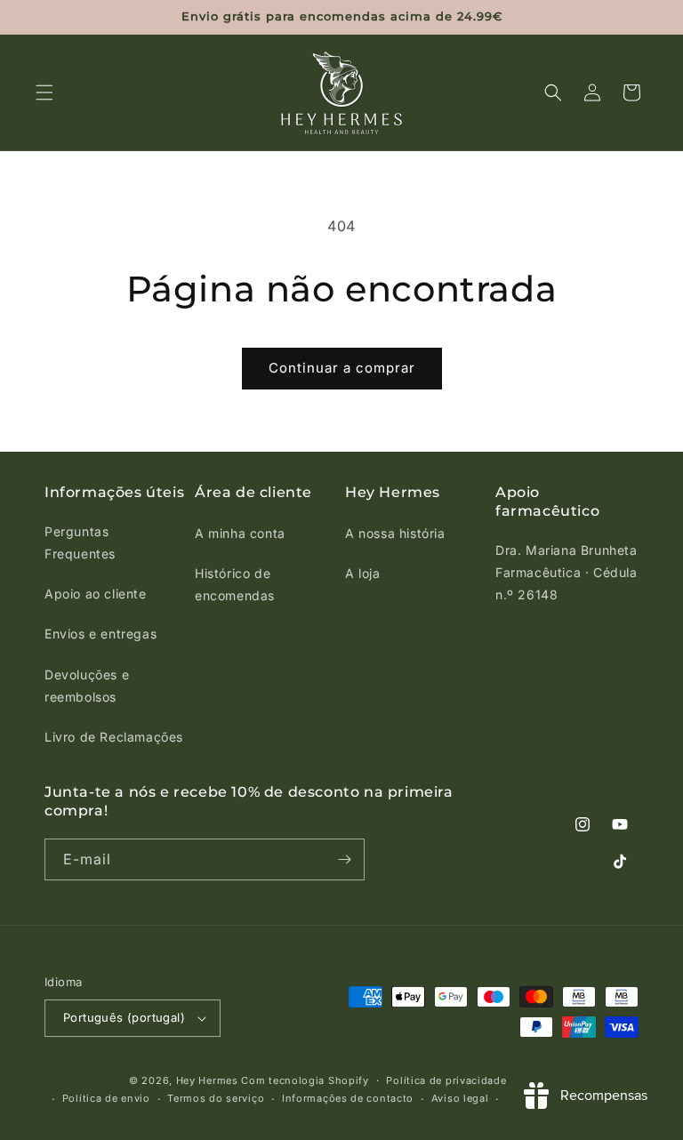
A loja (363, 573)
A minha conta (240, 533)
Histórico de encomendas (235, 584)
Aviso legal (460, 1098)
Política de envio (106, 1098)
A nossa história (395, 533)
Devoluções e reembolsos (86, 685)
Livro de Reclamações (113, 736)
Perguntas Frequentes (80, 542)
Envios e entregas (100, 633)
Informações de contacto (348, 1098)
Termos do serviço (215, 1098)
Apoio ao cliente (95, 593)
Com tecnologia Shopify (304, 1080)
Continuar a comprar (342, 367)
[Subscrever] (344, 859)
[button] (44, 92)
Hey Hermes (207, 1080)
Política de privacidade (446, 1080)
